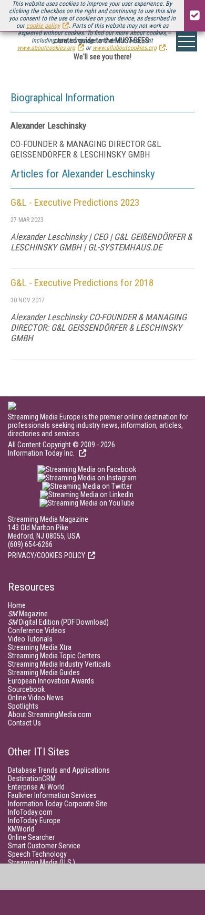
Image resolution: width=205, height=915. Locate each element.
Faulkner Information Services (52, 795)
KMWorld (21, 829)
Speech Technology (37, 854)
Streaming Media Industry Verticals (59, 664)
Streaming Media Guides (44, 672)
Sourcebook (26, 689)
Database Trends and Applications (59, 770)
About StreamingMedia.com (49, 714)
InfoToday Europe (34, 820)
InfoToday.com (30, 812)
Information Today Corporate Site (57, 804)
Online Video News (36, 697)
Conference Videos (37, 630)
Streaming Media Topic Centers (54, 655)
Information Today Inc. (42, 453)
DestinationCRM (32, 778)
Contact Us (24, 723)
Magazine (28, 613)
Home (17, 605)
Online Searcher (31, 837)
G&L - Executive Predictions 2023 (75, 202)
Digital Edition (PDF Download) (58, 622)
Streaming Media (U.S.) (41, 862)
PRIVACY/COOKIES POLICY (46, 555)
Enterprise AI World (36, 787)
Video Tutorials (30, 639)
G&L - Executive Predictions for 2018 (82, 283)
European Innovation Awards (51, 681)
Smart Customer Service (44, 846)
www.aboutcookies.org (46, 47)
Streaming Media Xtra (39, 647)
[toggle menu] (186, 41)
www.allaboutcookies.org (125, 47)
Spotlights (23, 706)
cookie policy (43, 25)
